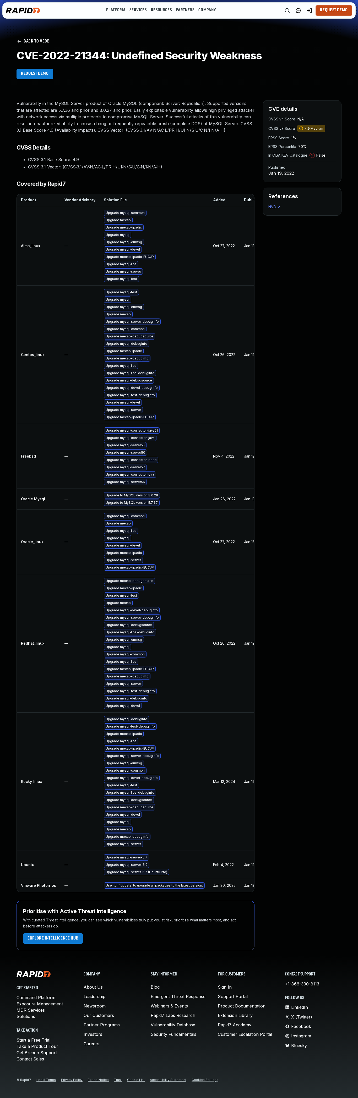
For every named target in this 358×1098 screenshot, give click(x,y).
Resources (161, 10)
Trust (118, 1080)
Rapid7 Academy (234, 1024)
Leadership (94, 996)
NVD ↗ (274, 207)
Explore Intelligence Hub (53, 938)
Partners (185, 10)
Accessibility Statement (168, 1080)
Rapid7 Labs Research (173, 1015)
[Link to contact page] (298, 10)
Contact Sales (30, 1059)
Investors (93, 1034)
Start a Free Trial (33, 1040)
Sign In (225, 987)
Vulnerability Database (173, 1024)
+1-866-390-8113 (302, 983)
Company (207, 10)
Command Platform (36, 997)
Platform (115, 10)
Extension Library (235, 1015)
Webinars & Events (169, 1006)
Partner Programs (102, 1024)
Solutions (26, 1016)
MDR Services (31, 1010)
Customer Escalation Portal (245, 1034)
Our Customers (99, 1015)
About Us (93, 987)
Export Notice (98, 1080)
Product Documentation (241, 1006)
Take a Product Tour (37, 1046)
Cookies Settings (205, 1080)
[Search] (287, 10)
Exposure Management (40, 1003)
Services (138, 10)
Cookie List (136, 1080)
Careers (91, 1043)
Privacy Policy (72, 1080)
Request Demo (334, 10)
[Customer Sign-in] (309, 10)
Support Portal (233, 996)
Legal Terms (46, 1080)
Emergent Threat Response (178, 996)
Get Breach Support (37, 1052)
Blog (155, 987)
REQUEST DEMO (35, 74)
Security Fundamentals (173, 1034)
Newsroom (95, 1006)
